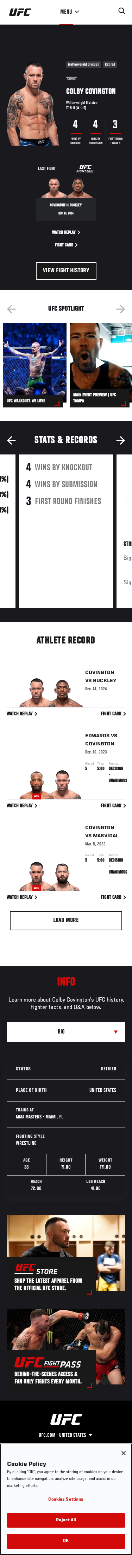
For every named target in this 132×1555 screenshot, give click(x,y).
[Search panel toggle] (122, 11)
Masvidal (106, 836)
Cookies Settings (65, 1499)
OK (66, 1541)
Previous (11, 309)
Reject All (66, 1520)
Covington (99, 673)
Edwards (97, 736)
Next (120, 309)
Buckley (105, 681)
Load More (66, 920)
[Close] (123, 1453)
